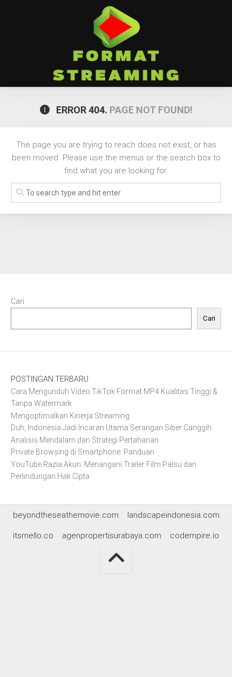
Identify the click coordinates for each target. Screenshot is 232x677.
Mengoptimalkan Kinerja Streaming (70, 415)
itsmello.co (33, 535)
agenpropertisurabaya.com (111, 535)
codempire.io (194, 535)
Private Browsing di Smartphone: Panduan (82, 452)
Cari (17, 301)
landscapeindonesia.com (173, 515)
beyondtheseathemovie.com (66, 515)
